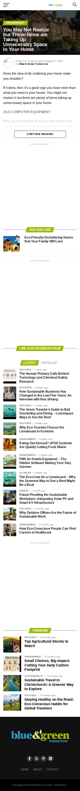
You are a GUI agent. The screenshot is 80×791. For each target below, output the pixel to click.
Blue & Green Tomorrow (33, 64)
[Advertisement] (40, 186)
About (37, 769)
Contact (52, 769)
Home (25, 769)
